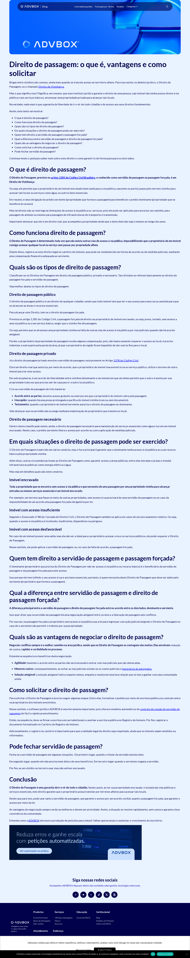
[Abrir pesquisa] (167, 6)
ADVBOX (33, 820)
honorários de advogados (137, 668)
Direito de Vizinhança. (51, 86)
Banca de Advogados (42, 921)
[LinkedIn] (91, 895)
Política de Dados (165, 954)
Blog (98, 918)
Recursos (59, 924)
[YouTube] (83, 895)
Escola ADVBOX (83, 918)
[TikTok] (99, 895)
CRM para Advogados (64, 918)
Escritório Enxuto (40, 918)
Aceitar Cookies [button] (105, 950)
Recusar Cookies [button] (83, 950)
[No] (186, 954)
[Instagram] (76, 895)
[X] (107, 895)
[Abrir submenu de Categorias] (137, 6)
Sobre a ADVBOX (103, 924)
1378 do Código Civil (125, 360)
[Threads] (114, 895)
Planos (57, 921)
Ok (153, 954)
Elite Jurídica (38, 924)
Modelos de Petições (105, 921)
